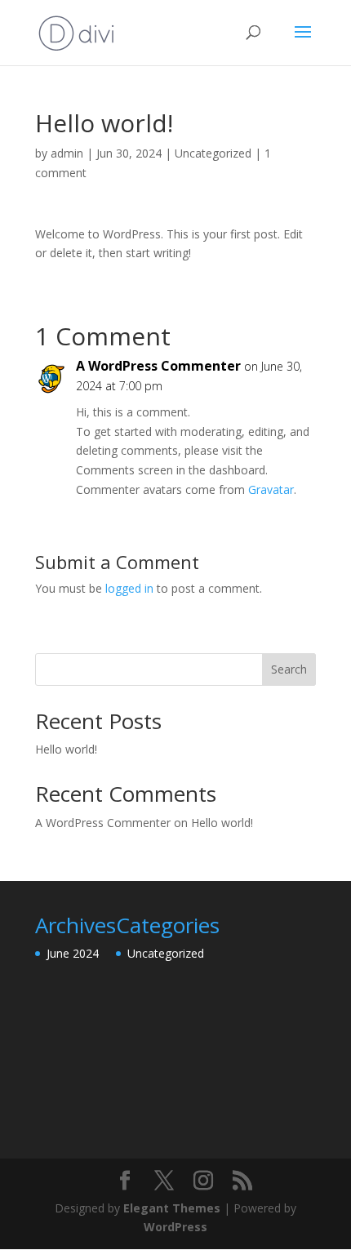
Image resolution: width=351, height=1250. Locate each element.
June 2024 (73, 953)
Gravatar (271, 489)
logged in (129, 588)
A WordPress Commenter (158, 366)
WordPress (175, 1226)
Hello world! (66, 749)
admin (67, 153)
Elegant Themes (171, 1208)
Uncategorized (213, 153)
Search (289, 669)
